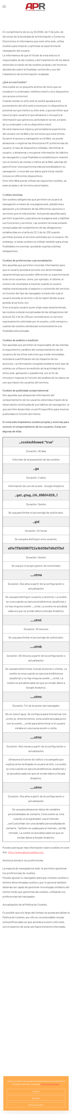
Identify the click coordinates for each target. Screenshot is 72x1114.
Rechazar (36, 1098)
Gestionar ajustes (36, 1105)
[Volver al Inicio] (36, 6)
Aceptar (36, 1091)
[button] (4, 6)
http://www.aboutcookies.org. (26, 852)
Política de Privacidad (50, 1084)
